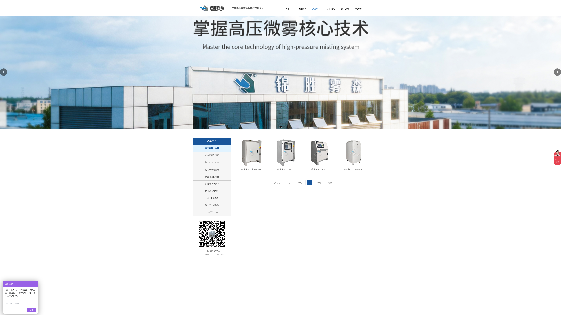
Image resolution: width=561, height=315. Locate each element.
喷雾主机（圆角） (285, 169)
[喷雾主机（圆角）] (285, 152)
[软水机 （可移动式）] (353, 152)
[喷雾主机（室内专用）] (251, 152)
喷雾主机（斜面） (319, 169)
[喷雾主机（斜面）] (319, 152)
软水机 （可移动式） (353, 169)
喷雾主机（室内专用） (251, 169)
